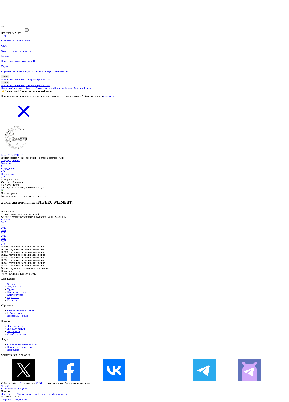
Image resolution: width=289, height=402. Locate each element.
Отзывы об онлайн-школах (21, 310)
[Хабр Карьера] (13, 30)
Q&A (9, 399)
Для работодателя (16, 328)
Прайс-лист (13, 349)
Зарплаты (78, 88)
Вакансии (6, 88)
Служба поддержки (17, 334)
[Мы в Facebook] (69, 380)
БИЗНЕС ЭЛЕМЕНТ (12, 155)
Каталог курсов (15, 294)
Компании (59, 88)
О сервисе (12, 284)
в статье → (108, 96)
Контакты (12, 300)
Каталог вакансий (16, 292)
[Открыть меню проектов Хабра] (2, 26)
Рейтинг (69, 88)
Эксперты (49, 88)
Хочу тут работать (10, 160)
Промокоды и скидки (18, 316)
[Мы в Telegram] (204, 380)
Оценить (5, 219)
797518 (39, 383)
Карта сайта (13, 297)
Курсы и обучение (34, 88)
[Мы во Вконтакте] (114, 380)
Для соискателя (15, 326)
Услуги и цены (14, 286)
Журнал (87, 88)
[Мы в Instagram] (159, 380)
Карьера (16, 399)
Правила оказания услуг (19, 347)
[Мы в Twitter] (23, 380)
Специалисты (18, 88)
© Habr (4, 386)
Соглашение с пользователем (22, 344)
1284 (20, 383)
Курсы (23, 399)
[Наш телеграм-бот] (249, 380)
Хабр (3, 399)
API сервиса (13, 331)
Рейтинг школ (14, 313)
